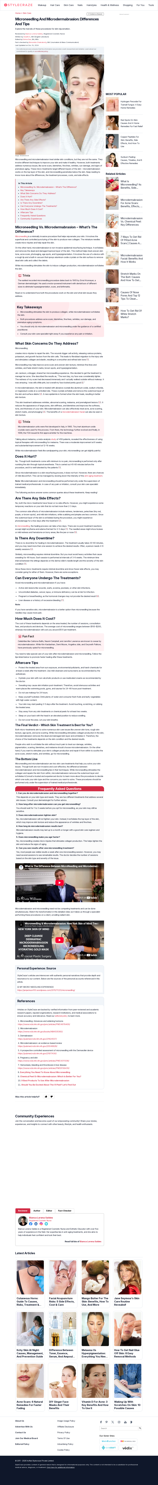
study (53, 439)
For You (140, 5)
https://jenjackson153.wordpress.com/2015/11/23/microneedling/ (46, 990)
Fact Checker (64, 1210)
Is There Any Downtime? (31, 203)
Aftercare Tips (26, 212)
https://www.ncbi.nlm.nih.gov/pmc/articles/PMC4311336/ (43, 1061)
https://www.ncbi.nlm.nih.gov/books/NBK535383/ (40, 1031)
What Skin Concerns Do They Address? (38, 193)
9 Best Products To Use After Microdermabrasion (45, 1080)
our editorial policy (41, 51)
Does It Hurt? (26, 196)
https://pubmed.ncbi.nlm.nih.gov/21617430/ (37, 1053)
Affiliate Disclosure (65, 1426)
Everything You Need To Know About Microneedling (45, 1072)
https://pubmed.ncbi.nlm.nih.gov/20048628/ (37, 1046)
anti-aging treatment (93, 476)
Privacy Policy (63, 1432)
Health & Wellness (110, 5)
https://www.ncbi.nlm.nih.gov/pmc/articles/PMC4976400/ (44, 1024)
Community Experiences (31, 218)
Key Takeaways (27, 190)
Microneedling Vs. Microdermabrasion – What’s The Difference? (48, 187)
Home (18, 13)
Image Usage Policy (66, 1421)
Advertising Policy (65, 1444)
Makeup (42, 5)
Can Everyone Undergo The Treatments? (38, 206)
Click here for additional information (61, 1467)
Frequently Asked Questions (33, 215)
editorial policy (61, 1016)
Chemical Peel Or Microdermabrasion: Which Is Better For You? (50, 1076)
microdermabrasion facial (73, 412)
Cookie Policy (63, 1450)
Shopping (128, 5)
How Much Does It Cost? (31, 209)
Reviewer (23, 1210)
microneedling (23, 526)
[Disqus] (59, 1165)
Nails (80, 5)
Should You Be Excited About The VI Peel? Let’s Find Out (48, 1084)
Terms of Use (63, 1438)
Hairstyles (92, 5)
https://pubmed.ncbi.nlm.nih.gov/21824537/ (37, 1039)
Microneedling (21, 236)
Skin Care (69, 5)
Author (36, 1210)
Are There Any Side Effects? (33, 200)
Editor (49, 1210)
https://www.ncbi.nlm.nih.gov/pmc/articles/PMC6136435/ (43, 1068)
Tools (151, 5)
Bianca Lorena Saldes (41, 1217)
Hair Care (55, 5)
